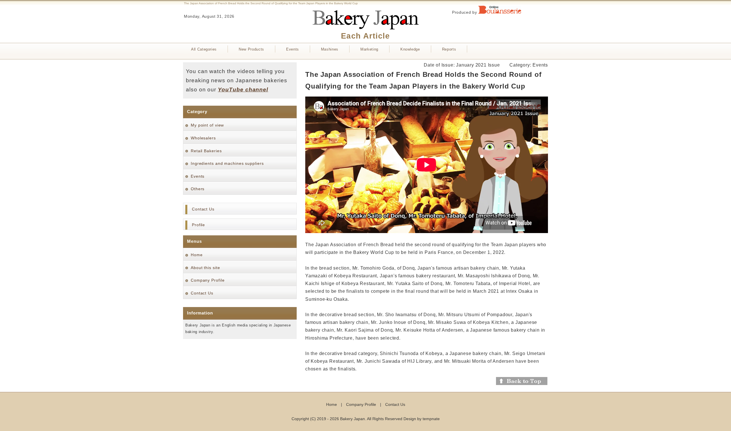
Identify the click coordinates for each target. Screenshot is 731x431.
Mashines (329, 49)
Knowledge (410, 49)
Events (292, 49)
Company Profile (208, 280)
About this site (205, 267)
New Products (251, 49)
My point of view (207, 125)
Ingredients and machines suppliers (227, 163)
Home (197, 254)
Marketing (369, 49)
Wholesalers (203, 138)
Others (197, 189)
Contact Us (203, 209)
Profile (198, 224)
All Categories (204, 49)
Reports (449, 49)
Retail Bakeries (206, 151)
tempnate (431, 418)
